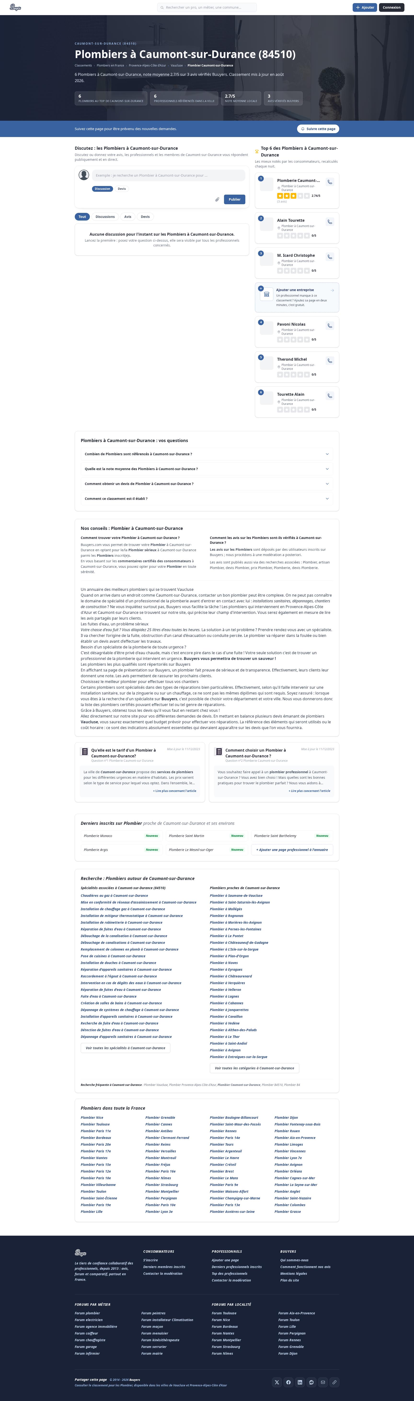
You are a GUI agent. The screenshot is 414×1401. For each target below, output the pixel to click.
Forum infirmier (87, 1353)
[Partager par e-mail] (323, 1382)
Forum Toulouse (224, 1313)
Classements (83, 65)
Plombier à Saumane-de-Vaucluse (236, 895)
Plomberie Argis (121, 849)
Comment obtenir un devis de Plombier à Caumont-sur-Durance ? (139, 483)
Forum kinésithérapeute (160, 1340)
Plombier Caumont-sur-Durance (210, 65)
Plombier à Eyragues (226, 969)
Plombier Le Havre (224, 1158)
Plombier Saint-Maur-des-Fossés (235, 1124)
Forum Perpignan (291, 1333)
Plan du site (289, 1280)
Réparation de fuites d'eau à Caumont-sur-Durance (121, 929)
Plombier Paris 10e (160, 1205)
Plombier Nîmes (158, 1178)
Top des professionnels (229, 1273)
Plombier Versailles (160, 1151)
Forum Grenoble (291, 1346)
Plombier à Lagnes (224, 996)
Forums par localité (231, 1304)
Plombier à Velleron (225, 989)
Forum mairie (152, 1353)
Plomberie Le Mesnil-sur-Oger (206, 849)
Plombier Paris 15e (96, 1164)
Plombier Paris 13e (225, 1205)
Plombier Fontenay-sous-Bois (298, 1124)
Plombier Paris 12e (96, 1171)
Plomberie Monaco (121, 835)
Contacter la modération (162, 1273)
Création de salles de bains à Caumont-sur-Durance (121, 1003)
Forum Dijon (287, 1353)
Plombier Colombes (290, 1205)
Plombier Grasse (288, 1211)
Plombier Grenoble (160, 1117)
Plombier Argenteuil (226, 1151)
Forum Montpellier (226, 1340)
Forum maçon (152, 1326)
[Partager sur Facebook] (288, 1382)
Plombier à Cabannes (226, 1003)
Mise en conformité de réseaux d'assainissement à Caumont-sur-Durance (138, 902)
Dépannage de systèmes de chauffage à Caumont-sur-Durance (130, 1009)
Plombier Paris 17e (96, 1151)
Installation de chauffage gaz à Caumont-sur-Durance (123, 909)
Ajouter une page (225, 1260)
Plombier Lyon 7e (288, 1158)
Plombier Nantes (94, 1158)
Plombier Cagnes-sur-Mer (295, 1178)
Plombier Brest (222, 1171)
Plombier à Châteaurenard (231, 976)
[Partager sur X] (277, 1382)
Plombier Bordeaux (96, 1137)
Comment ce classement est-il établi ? (116, 498)
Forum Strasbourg (226, 1346)
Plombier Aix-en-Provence (295, 1137)
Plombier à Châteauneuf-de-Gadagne (239, 942)
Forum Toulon (288, 1319)
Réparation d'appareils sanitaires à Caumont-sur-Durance (126, 969)
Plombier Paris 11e (96, 1131)
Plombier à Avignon (225, 1050)
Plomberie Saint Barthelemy (291, 835)
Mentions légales (293, 1273)
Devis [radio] (122, 189)
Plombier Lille (92, 1211)
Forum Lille (287, 1326)
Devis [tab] (145, 216)
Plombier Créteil (223, 1164)
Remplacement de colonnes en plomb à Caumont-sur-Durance (129, 949)
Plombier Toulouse (95, 1124)
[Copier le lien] (334, 1382)
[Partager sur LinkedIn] (300, 1382)
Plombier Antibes (159, 1131)
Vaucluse (177, 65)
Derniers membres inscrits (164, 1266)
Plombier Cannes (158, 1124)
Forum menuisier (154, 1333)
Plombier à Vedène (225, 1023)
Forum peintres (153, 1313)
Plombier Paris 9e (224, 1184)
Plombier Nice (92, 1117)
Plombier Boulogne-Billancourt (234, 1117)
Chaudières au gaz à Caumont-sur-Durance (114, 895)
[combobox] (207, 7)
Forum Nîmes (222, 1353)
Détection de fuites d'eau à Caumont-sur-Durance (120, 1030)
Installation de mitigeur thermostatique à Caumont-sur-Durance (132, 915)
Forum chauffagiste (90, 1340)
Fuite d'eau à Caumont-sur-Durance (109, 996)
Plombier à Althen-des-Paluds (233, 1030)
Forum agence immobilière (96, 1326)
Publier (235, 199)
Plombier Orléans (288, 1171)
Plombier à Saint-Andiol (228, 1043)
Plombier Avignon (288, 1164)
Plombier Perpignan (161, 1198)
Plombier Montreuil (160, 1158)
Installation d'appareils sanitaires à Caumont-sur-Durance (126, 1016)
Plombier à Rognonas (226, 915)
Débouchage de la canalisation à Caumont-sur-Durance (124, 936)
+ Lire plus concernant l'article (174, 791)
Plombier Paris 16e (160, 1171)
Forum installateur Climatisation (167, 1319)
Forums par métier (93, 1304)
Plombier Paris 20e (96, 1144)
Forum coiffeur (86, 1333)
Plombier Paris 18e (96, 1178)
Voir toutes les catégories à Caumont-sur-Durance (254, 1068)
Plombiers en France (110, 65)
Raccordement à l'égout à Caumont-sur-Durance (119, 976)
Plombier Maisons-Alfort (229, 1191)
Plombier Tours (222, 1144)
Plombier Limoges (289, 1144)
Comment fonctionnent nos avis (305, 1266)
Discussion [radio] (102, 189)
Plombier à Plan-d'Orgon (229, 956)
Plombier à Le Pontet (226, 936)
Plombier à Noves (224, 962)
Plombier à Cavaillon (226, 1016)
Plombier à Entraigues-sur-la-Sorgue (238, 1056)
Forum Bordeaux (225, 1326)
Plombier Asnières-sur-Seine (232, 1211)
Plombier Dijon (286, 1117)
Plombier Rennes (223, 1131)
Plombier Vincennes (290, 1151)
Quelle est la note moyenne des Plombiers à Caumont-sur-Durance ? (141, 469)
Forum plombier (87, 1313)
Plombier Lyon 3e (159, 1211)
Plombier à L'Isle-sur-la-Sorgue (234, 949)
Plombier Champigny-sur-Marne (235, 1198)
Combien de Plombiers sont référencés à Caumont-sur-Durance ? (138, 454)
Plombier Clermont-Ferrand (167, 1137)
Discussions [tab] (105, 216)
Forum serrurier (154, 1346)
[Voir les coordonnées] (330, 182)
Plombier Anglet (287, 1191)
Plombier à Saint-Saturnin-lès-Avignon (240, 902)
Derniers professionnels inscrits (237, 1266)
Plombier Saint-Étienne (99, 1198)
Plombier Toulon (93, 1191)
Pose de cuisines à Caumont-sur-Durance (113, 956)
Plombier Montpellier (162, 1191)
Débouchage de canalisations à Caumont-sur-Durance (123, 942)
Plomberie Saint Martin (206, 835)
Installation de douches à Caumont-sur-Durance (118, 962)
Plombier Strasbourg (161, 1184)
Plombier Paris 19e (96, 1205)
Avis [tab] (127, 216)
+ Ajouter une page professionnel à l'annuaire (292, 849)
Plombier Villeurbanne (98, 1184)
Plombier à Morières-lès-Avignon (236, 922)
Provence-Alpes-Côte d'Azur (147, 65)
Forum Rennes (289, 1340)
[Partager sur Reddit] (311, 1382)
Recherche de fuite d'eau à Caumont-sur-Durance (119, 1023)
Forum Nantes (223, 1333)
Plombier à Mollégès (226, 909)
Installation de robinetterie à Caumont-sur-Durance (121, 922)
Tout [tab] (82, 216)
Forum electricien (89, 1319)
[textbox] (168, 175)
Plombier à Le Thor (225, 1036)
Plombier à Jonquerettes (229, 1009)
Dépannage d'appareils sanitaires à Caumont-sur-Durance (126, 1036)
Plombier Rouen (287, 1131)
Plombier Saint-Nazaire (293, 1198)
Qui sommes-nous (294, 1260)
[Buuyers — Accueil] (15, 7)
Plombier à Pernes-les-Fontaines (235, 929)
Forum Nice (221, 1319)
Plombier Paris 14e (225, 1137)
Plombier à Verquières (227, 983)
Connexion (392, 7)
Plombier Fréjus (157, 1164)
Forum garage (86, 1346)
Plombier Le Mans (224, 1178)
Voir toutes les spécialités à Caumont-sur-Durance (125, 1048)
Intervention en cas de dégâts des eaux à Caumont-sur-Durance (131, 983)
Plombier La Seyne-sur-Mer (296, 1184)
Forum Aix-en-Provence (296, 1313)
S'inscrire (150, 1260)
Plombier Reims (158, 1144)
